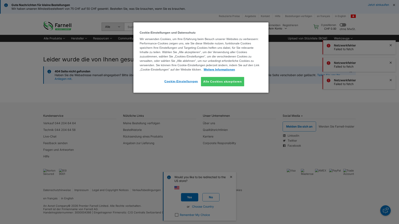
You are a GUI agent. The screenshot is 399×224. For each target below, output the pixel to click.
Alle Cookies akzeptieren (222, 81)
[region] (200, 57)
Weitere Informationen (219, 69)
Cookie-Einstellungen (181, 81)
